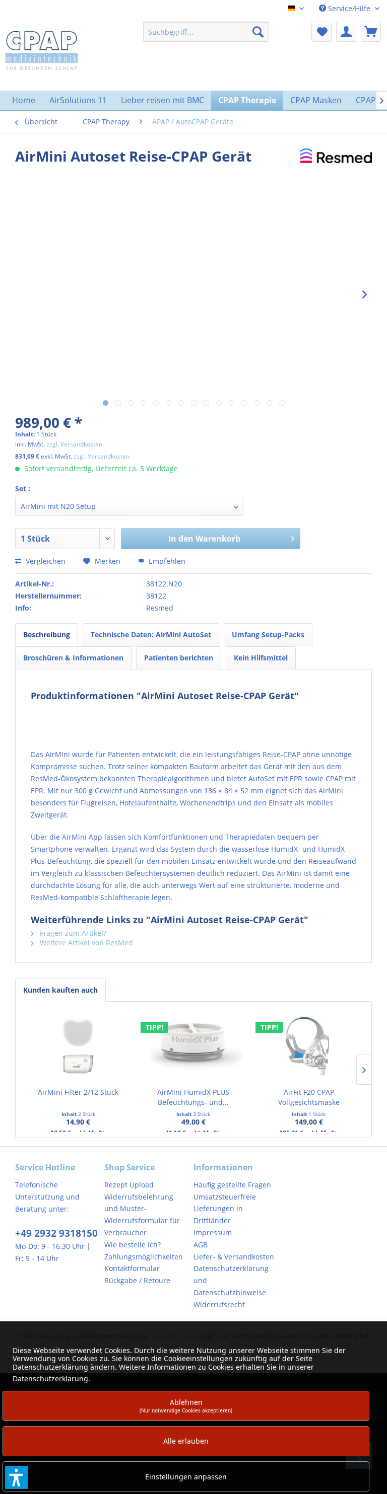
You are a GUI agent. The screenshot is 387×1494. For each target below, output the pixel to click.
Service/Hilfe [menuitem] (349, 8)
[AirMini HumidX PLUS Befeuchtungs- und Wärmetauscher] (193, 1047)
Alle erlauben (186, 1441)
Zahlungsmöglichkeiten (143, 1256)
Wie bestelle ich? (132, 1244)
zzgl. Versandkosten (74, 444)
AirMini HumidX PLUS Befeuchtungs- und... (193, 1097)
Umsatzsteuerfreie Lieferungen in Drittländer (225, 1209)
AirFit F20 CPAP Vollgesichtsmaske (309, 1097)
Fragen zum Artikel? (72, 933)
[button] (16, 1477)
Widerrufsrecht (219, 1304)
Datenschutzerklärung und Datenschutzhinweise (231, 1280)
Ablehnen (186, 1405)
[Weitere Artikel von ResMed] (336, 166)
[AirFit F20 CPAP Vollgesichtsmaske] (308, 1047)
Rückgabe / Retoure (137, 1280)
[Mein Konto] (346, 32)
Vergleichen (45, 561)
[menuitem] (206, 32)
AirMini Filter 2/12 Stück (78, 1092)
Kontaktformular (132, 1268)
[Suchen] (258, 32)
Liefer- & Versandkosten (234, 1256)
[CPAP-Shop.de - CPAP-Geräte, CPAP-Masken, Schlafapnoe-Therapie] (41, 50)
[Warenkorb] (371, 32)
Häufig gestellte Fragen (232, 1184)
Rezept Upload (129, 1184)
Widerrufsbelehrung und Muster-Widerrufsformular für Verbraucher (142, 1214)
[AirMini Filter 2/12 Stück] (78, 1047)
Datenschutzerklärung (50, 1378)
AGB (201, 1244)
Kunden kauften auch (60, 990)
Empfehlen (166, 561)
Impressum (213, 1232)
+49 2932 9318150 (56, 1233)
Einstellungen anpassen (186, 1476)
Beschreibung (46, 634)
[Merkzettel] (321, 32)
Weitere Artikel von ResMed (85, 942)
